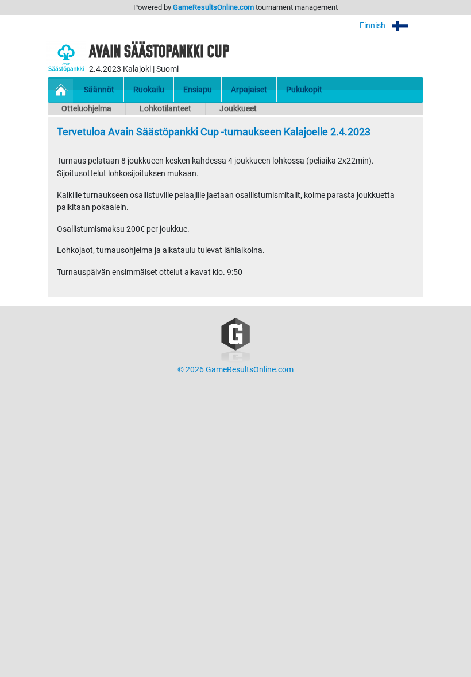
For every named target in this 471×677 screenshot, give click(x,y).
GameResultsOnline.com (213, 7)
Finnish (373, 25)
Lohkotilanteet (165, 109)
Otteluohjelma (86, 109)
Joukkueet (238, 109)
